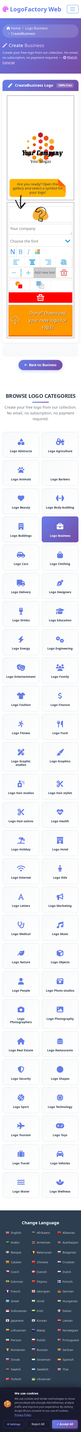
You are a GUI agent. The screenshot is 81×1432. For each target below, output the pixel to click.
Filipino (42, 1282)
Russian (42, 1350)
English (16, 1233)
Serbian (68, 1350)
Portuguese (71, 1340)
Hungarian (70, 1301)
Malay (41, 1330)
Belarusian (44, 1252)
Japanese (17, 1321)
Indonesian (19, 1311)
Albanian (69, 1233)
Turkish (16, 1379)
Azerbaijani (70, 1242)
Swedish (42, 1369)
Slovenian (43, 1360)
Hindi (40, 1301)
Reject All (38, 1424)
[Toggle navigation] (73, 9)
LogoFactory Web (35, 9)
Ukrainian (44, 1379)
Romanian (18, 1350)
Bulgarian (69, 1252)
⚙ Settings (13, 1424)
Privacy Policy (23, 1415)
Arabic (15, 1242)
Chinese (42, 1262)
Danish (42, 1272)
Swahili (16, 1369)
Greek (15, 1301)
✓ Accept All (65, 1424)
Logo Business (36, 28)
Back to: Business (42, 365)
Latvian (68, 1321)
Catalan (16, 1262)
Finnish (68, 1282)
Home (16, 28)
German (68, 1291)
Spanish (68, 1360)
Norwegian (70, 1330)
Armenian (43, 1242)
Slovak (15, 1360)
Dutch (67, 1272)
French (15, 1291)
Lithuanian (18, 1330)
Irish (40, 1311)
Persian (16, 1340)
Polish (41, 1340)
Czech (15, 1272)
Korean (42, 1321)
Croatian (69, 1262)
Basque (16, 1252)
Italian (67, 1311)
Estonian (17, 1282)
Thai (66, 1369)
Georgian (43, 1291)
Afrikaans (43, 1233)
